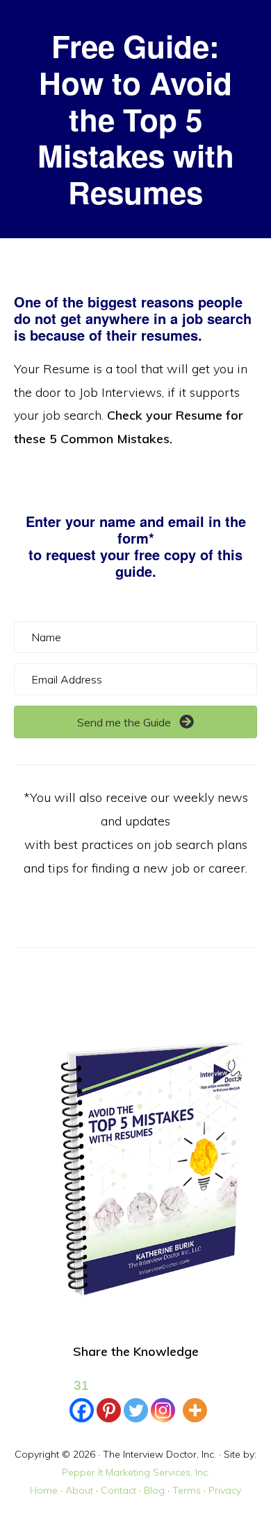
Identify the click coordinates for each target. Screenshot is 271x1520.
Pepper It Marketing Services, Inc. (136, 1472)
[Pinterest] (109, 1397)
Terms (186, 1490)
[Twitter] (136, 1397)
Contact (118, 1490)
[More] (195, 1397)
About (79, 1490)
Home (44, 1490)
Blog (154, 1490)
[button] (135, 722)
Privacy (224, 1490)
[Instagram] (163, 1397)
